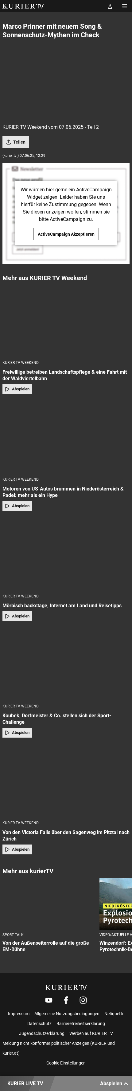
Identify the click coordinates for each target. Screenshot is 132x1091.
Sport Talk (13, 935)
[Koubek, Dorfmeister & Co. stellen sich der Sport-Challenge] (66, 664)
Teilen (19, 142)
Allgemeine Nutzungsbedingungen (66, 1013)
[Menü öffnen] (124, 6)
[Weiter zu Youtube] (48, 1000)
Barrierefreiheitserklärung (80, 1023)
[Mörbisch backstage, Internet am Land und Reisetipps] (66, 554)
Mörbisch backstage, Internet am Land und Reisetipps (62, 606)
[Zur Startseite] (23, 6)
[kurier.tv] (66, 987)
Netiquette (114, 1013)
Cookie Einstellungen (66, 1062)
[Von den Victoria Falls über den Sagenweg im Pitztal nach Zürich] (66, 781)
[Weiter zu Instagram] (83, 1000)
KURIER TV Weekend (20, 362)
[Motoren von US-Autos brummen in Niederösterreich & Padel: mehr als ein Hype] (66, 437)
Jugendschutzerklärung (41, 1033)
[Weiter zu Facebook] (66, 1000)
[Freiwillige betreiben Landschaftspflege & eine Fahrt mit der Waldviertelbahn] (66, 320)
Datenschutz (39, 1023)
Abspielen (20, 389)
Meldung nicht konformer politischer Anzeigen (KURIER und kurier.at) (58, 1048)
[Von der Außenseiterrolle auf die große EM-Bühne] (48, 904)
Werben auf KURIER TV (91, 1033)
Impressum (18, 1013)
